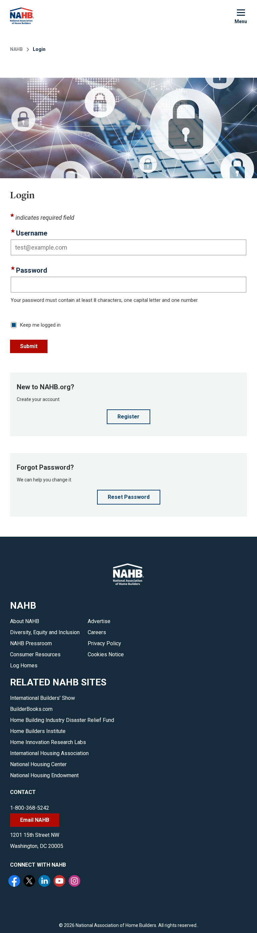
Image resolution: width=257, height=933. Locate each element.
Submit (28, 346)
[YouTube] (60, 881)
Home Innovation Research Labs (48, 742)
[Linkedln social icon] (45, 881)
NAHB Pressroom (31, 643)
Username (31, 233)
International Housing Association (49, 753)
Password (31, 270)
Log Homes (23, 665)
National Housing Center (38, 764)
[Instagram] (75, 881)
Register (128, 416)
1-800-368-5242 (29, 808)
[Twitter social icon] (30, 881)
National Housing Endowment (44, 775)
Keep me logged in (40, 325)
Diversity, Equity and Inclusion (45, 632)
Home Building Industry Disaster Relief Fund (62, 720)
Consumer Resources (35, 654)
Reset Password (129, 497)
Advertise (99, 621)
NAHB (16, 49)
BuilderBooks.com (31, 709)
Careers (97, 632)
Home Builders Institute (38, 731)
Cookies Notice (106, 654)
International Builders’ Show (42, 698)
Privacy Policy (104, 643)
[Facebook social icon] (15, 881)
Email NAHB (34, 820)
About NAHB (24, 621)
